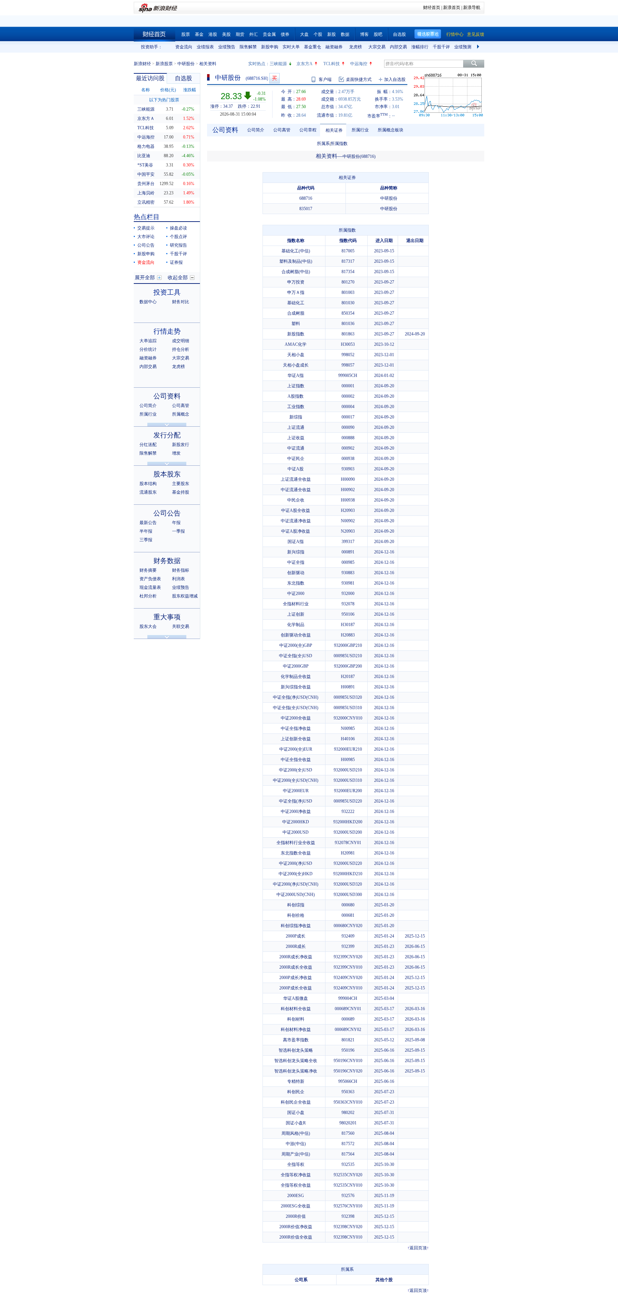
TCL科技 (331, 63)
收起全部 (178, 277)
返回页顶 (418, 1247)
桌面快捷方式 (359, 79)
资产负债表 (150, 578)
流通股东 (148, 492)
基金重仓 (312, 46)
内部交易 (398, 46)
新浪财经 (142, 63)
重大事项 (167, 617)
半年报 (145, 531)
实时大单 (291, 46)
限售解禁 (248, 46)
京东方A (304, 63)
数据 (345, 34)
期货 (240, 34)
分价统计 (148, 349)
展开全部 (145, 277)
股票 (185, 34)
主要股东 (180, 483)
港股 (213, 34)
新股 (331, 34)
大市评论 (145, 236)
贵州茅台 (145, 183)
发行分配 (167, 435)
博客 (364, 34)
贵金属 (269, 34)
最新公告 (148, 522)
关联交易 (180, 626)
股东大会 (148, 626)
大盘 (304, 34)
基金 (199, 34)
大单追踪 (148, 340)
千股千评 (441, 46)
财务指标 (180, 570)
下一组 (479, 47)
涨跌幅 (189, 89)
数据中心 (148, 301)
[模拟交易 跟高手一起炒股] (274, 78)
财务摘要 (148, 570)
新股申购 (269, 46)
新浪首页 (451, 7)
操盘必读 (178, 228)
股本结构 (148, 483)
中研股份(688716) (359, 156)
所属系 (323, 143)
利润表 (178, 578)
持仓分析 (180, 349)
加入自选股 (395, 79)
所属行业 (148, 414)
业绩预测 (462, 46)
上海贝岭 (145, 192)
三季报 (145, 539)
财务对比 (180, 301)
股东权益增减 (185, 596)
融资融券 (334, 46)
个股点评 (178, 236)
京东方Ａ (145, 118)
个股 (318, 34)
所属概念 (180, 414)
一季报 (178, 531)
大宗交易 (377, 46)
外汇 (253, 34)
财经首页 (431, 7)
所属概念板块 (390, 129)
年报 (176, 522)
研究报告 (178, 245)
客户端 (325, 79)
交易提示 (145, 228)
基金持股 (180, 492)
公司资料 (167, 396)
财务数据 (167, 561)
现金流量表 (150, 587)
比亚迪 (143, 155)
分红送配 (148, 444)
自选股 (399, 34)
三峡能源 (278, 63)
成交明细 (180, 340)
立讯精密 (145, 202)
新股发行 (180, 444)
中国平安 (145, 174)
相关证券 (334, 130)
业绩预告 (226, 46)
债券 (285, 34)
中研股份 (186, 63)
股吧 (378, 34)
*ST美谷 (145, 165)
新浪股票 (164, 63)
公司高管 (180, 405)
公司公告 (145, 245)
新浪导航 (471, 7)
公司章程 (308, 129)
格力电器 (145, 146)
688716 (305, 198)
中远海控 (358, 63)
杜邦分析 (148, 596)
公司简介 (148, 405)
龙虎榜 (355, 46)
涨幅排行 (419, 46)
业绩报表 (205, 46)
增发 (176, 453)
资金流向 (183, 46)
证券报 (176, 262)
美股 (226, 34)
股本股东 (167, 474)
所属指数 (339, 143)
